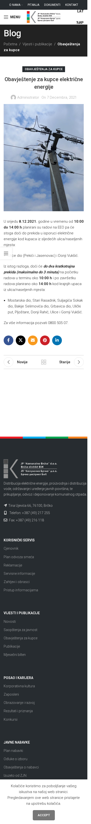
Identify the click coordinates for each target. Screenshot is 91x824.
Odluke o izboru (15, 759)
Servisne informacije (19, 573)
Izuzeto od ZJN (15, 775)
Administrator (28, 97)
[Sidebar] (6, 253)
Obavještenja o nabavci (21, 767)
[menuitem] (80, 11)
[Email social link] (33, 340)
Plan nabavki (13, 751)
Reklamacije (13, 565)
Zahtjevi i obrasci (17, 582)
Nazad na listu (43, 362)
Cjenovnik (11, 548)
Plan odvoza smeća (19, 557)
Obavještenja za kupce (44, 69)
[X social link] (20, 340)
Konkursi (10, 719)
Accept (44, 815)
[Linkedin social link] (57, 340)
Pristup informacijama (21, 590)
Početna (10, 44)
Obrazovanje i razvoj (19, 703)
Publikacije (12, 646)
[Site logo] (44, 17)
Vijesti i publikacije (37, 44)
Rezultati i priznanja (18, 711)
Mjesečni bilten (15, 655)
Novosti (10, 621)
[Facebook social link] (8, 340)
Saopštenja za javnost (20, 630)
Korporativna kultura (19, 686)
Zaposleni (11, 694)
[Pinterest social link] (45, 340)
